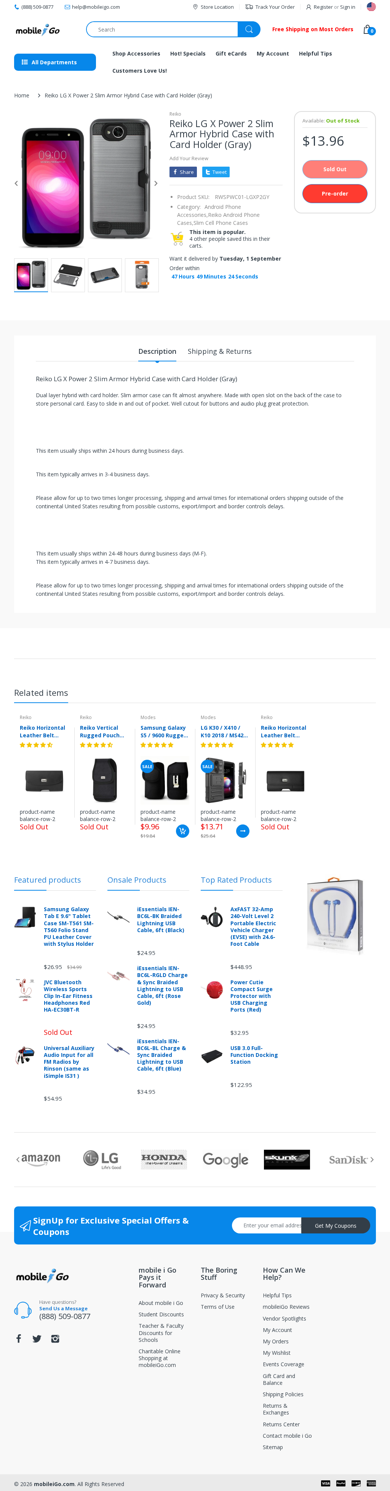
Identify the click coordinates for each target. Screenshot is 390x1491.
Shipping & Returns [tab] (220, 351)
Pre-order (335, 193)
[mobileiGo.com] (38, 29)
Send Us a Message (63, 1308)
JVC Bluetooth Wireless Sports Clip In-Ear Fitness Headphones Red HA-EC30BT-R (68, 996)
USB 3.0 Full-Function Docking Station (254, 1055)
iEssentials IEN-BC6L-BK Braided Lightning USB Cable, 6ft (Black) (160, 920)
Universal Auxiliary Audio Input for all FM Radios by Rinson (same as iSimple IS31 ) (69, 1062)
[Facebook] (18, 1341)
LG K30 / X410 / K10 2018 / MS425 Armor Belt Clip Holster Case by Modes (223, 731)
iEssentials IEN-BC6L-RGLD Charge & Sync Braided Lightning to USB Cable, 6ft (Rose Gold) (162, 985)
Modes (148, 717)
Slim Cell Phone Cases (220, 222)
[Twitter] (37, 1341)
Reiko (175, 114)
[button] (37, 744)
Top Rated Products (236, 880)
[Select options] (242, 831)
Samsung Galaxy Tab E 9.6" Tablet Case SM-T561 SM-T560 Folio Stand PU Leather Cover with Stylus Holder (69, 926)
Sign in (347, 6)
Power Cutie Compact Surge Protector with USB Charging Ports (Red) (251, 996)
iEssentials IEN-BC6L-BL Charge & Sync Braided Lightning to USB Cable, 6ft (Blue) (161, 1055)
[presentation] (18, 1159)
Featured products (47, 880)
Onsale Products (136, 880)
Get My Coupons (335, 1225)
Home (21, 95)
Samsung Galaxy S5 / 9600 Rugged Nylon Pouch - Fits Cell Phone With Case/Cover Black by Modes (164, 731)
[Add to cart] (182, 831)
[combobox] (173, 29)
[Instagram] (55, 1341)
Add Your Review (188, 158)
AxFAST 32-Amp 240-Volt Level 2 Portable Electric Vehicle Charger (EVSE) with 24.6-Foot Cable (253, 926)
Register (323, 6)
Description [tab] (157, 351)
